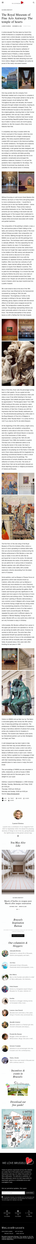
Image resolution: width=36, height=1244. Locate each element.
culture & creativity (7, 10)
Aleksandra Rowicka (15, 951)
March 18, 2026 (22, 906)
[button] (16, 909)
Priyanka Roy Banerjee (16, 1034)
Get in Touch (19, 1231)
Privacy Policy (8, 1233)
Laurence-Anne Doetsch (16, 1010)
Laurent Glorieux (6, 26)
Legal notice (20, 1233)
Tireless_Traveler (14, 1058)
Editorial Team (13, 906)
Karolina (12, 998)
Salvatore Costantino (15, 1046)
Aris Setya (12, 963)
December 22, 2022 (17, 26)
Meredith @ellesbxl (15, 1022)
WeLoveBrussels (13, 1228)
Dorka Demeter (14, 986)
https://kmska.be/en (13, 794)
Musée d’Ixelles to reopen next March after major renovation (18, 902)
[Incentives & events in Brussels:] (18, 1088)
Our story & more (7, 1231)
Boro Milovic (13, 974)
